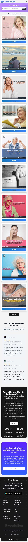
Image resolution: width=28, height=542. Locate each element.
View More (14, 314)
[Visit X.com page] (12, 534)
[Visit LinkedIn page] (9, 534)
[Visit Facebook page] (6, 534)
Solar (4, 507)
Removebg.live (6, 518)
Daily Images (17, 500)
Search (23, 8)
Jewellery (5, 500)
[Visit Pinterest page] (18, 534)
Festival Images (17, 502)
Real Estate (5, 502)
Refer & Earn (17, 520)
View (16, 27)
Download (14, 41)
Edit (11, 27)
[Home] (8, 2)
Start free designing (14, 539)
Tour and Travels (7, 509)
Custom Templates (18, 504)
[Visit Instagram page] (15, 534)
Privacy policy (17, 514)
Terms (15, 518)
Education (5, 504)
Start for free (14, 423)
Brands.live (13, 480)
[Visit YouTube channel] (21, 534)
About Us (16, 507)
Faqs (15, 509)
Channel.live (5, 516)
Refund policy (17, 516)
